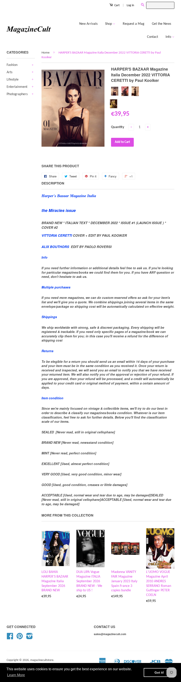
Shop (109, 24)
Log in (130, 5)
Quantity (117, 127)
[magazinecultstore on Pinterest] (19, 637)
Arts (9, 72)
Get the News (161, 24)
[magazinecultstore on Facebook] (10, 637)
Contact (152, 37)
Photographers (17, 94)
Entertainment (17, 87)
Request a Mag (133, 24)
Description (52, 183)
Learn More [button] (16, 675)
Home (45, 52)
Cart (117, 5)
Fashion (12, 65)
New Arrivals (88, 24)
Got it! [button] (159, 672)
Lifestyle (13, 79)
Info (169, 37)
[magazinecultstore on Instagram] (29, 637)
